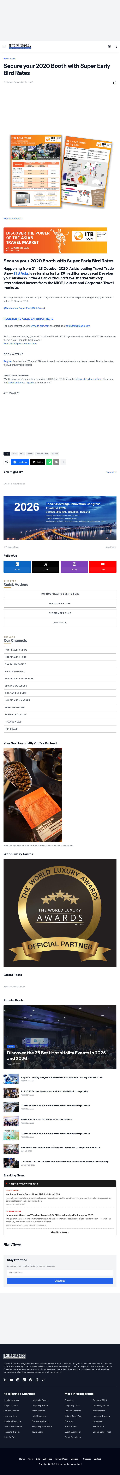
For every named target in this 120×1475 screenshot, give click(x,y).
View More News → (60, 1232)
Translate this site (12, 1432)
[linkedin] (24, 1379)
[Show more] (63, 462)
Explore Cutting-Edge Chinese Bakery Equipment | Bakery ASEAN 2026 (62, 1077)
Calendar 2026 (100, 1400)
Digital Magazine (15, 664)
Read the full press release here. (20, 343)
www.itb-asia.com (40, 326)
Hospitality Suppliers (19, 678)
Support (87, 1459)
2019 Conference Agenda (20, 382)
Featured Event (42, 454)
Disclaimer (75, 1459)
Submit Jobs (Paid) (73, 1416)
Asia (22, 454)
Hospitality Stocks (101, 1405)
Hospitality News (16, 650)
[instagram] (17, 1379)
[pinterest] (30, 1379)
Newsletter (98, 1421)
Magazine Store (60, 603)
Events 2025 (98, 1426)
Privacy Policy (61, 1459)
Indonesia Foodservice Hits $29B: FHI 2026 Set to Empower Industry (60, 1147)
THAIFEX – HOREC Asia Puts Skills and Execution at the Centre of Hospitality (64, 1161)
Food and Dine (10, 1416)
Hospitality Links (72, 1405)
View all (110, 472)
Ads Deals (60, 622)
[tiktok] (43, 1379)
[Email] (56, 462)
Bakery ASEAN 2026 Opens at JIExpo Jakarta (46, 1119)
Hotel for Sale (10, 1437)
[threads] (37, 1379)
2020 (13, 58)
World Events (71, 1426)
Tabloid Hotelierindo (13, 1426)
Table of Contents (73, 1411)
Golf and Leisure (15, 693)
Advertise (69, 1400)
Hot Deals (11, 729)
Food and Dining (15, 671)
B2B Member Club (60, 613)
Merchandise (99, 1411)
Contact (97, 1459)
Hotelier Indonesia (13, 218)
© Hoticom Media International (67, 1464)
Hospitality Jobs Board (42, 1426)
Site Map (69, 1421)
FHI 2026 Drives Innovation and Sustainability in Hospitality (54, 1091)
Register (8, 361)
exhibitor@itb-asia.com (78, 326)
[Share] (113, 82)
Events (29, 454)
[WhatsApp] (49, 462)
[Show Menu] (4, 46)
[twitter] (5, 1379)
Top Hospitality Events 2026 (60, 594)
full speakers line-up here (89, 379)
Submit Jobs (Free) (102, 1432)
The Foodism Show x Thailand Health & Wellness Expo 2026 (55, 1105)
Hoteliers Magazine (12, 1421)
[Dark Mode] (109, 46)
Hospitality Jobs (15, 657)
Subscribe (47, 1459)
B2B (38, 1459)
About (30, 1459)
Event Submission (73, 1432)
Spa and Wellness (16, 686)
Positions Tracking (101, 1416)
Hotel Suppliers (39, 1416)
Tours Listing (37, 1432)
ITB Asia (21, 273)
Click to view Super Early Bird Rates (24, 308)
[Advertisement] (60, 20)
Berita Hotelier (15, 707)
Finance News (13, 722)
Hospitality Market (17, 700)
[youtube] (11, 1379)
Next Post (110, 547)
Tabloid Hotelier (16, 714)
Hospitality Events (40, 1400)
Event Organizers (73, 1437)
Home (6, 58)
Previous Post (12, 547)
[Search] (115, 46)
